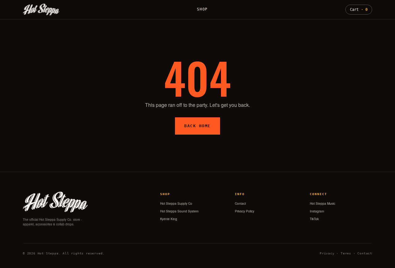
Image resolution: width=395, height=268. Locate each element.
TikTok (314, 219)
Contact (240, 203)
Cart (359, 9)
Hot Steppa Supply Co (176, 203)
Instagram (317, 211)
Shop (202, 9)
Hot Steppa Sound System (179, 211)
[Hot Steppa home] (41, 9)
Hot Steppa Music (322, 203)
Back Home (197, 126)
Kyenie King (168, 219)
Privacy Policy (244, 211)
